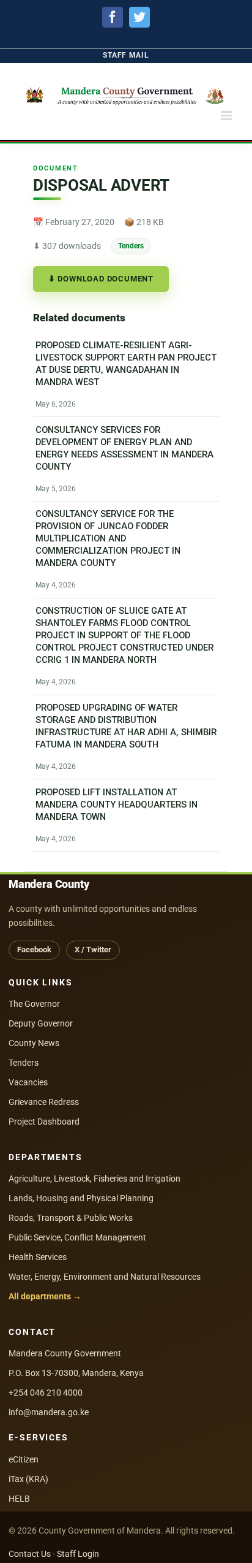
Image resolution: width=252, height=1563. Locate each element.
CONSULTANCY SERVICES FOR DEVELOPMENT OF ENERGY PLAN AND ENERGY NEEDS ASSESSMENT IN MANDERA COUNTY (124, 448)
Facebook (34, 949)
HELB (19, 1499)
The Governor (34, 1004)
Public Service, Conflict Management (77, 1237)
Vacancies (28, 1082)
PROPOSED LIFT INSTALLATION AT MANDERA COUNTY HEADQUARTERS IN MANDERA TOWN (116, 804)
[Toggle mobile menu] (227, 115)
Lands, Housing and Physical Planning (81, 1198)
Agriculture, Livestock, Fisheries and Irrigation (94, 1178)
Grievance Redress (44, 1102)
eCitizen (24, 1459)
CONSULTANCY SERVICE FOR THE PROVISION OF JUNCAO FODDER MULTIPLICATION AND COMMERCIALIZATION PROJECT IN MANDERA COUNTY (107, 539)
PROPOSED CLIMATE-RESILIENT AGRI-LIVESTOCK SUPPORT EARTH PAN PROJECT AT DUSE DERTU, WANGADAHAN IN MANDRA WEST (126, 364)
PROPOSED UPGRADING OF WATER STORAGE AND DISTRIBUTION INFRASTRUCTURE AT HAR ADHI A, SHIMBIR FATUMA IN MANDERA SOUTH (126, 726)
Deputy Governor (41, 1023)
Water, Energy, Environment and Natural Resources (105, 1277)
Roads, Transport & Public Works (71, 1218)
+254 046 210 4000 (46, 1392)
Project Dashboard (44, 1121)
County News (34, 1043)
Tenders (131, 245)
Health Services (38, 1257)
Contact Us (30, 1554)
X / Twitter (93, 949)
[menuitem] (126, 55)
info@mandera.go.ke (49, 1412)
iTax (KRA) (28, 1479)
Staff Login (78, 1554)
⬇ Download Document (101, 278)
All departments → (45, 1296)
